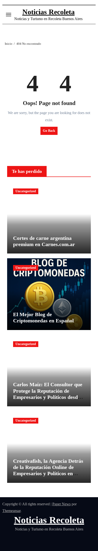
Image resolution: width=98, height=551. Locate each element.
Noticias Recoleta (48, 12)
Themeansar (11, 511)
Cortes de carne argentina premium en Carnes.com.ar (44, 241)
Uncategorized (25, 191)
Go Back (49, 130)
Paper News (61, 504)
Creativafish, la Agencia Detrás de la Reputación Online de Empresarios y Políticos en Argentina (48, 470)
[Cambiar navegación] (8, 14)
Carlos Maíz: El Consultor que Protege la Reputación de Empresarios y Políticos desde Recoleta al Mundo (47, 393)
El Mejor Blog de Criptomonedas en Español (43, 317)
